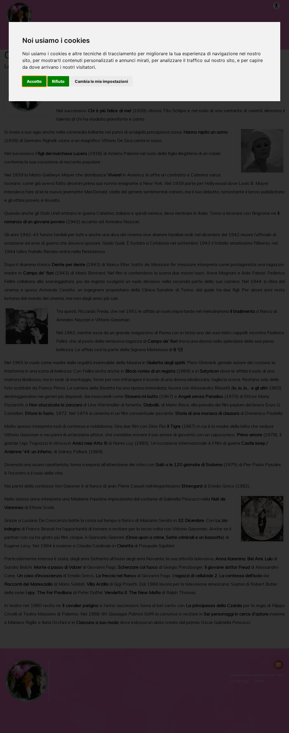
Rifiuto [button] (58, 81)
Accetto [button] (34, 81)
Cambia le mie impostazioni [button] (101, 81)
